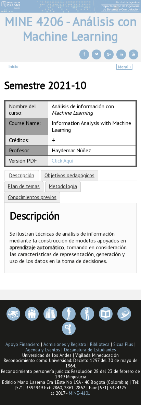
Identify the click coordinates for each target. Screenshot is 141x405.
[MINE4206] (70, 6)
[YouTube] (133, 54)
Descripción (21, 175)
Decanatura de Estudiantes (90, 350)
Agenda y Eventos (42, 350)
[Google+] (109, 54)
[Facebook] (84, 54)
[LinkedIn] (121, 54)
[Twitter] (96, 54)
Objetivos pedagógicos (69, 175)
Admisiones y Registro (64, 344)
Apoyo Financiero (22, 344)
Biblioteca (100, 344)
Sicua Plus (123, 344)
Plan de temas (24, 186)
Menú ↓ (124, 66)
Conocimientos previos (32, 197)
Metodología (63, 186)
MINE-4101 (79, 393)
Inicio (13, 66)
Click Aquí (63, 160)
